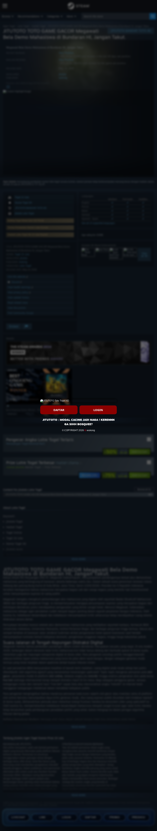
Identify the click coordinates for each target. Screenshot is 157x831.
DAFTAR (58, 410)
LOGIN (98, 410)
